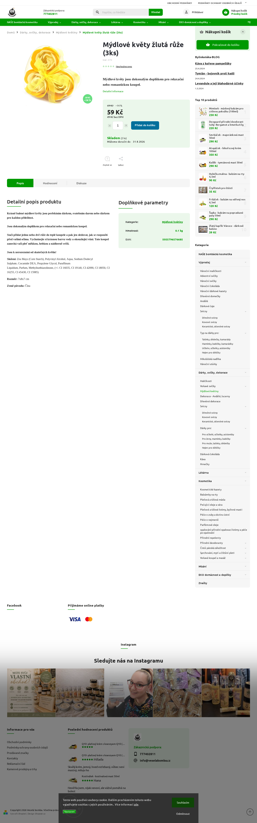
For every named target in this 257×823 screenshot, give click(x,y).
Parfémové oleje (209, 524)
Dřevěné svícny (209, 317)
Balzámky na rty (209, 494)
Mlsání (203, 566)
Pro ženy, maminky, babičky (216, 438)
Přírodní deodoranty (211, 542)
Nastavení (69, 811)
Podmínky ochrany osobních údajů (220, 3)
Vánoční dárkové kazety (213, 291)
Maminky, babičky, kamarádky (217, 343)
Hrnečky (204, 464)
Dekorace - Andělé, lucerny (215, 396)
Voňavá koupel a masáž (213, 557)
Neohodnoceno (124, 66)
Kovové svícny (209, 322)
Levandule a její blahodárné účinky (219, 83)
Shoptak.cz (40, 813)
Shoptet (22, 813)
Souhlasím (183, 802)
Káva (202, 459)
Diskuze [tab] (81, 183)
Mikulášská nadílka (210, 358)
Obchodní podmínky (179, 3)
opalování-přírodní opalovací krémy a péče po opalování (223, 531)
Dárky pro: (205, 428)
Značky (203, 583)
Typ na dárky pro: (209, 332)
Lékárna (204, 472)
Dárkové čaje (207, 306)
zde (136, 804)
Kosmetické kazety (211, 489)
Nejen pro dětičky (211, 352)
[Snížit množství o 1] (109, 125)
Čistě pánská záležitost (213, 547)
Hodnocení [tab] (50, 183)
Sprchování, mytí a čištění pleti (217, 552)
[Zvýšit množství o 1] (126, 125)
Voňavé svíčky (208, 386)
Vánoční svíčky (208, 280)
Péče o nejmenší (209, 519)
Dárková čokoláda (210, 454)
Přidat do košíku (145, 125)
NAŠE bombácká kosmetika (215, 254)
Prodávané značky (17, 752)
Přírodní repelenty (210, 537)
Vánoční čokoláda (210, 285)
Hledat (155, 12)
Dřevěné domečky (210, 296)
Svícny (203, 311)
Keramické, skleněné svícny (216, 326)
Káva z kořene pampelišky (213, 63)
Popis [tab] (20, 183)
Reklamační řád (16, 763)
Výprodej (204, 262)
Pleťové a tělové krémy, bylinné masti (221, 509)
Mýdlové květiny (209, 391)
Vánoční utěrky (208, 363)
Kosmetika (205, 481)
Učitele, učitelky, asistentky (216, 348)
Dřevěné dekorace (210, 401)
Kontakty (12, 758)
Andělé (204, 301)
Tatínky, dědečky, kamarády (216, 339)
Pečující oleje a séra (211, 504)
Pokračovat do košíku (225, 44)
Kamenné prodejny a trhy (22, 769)
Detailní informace (113, 91)
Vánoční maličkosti (210, 270)
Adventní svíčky (209, 275)
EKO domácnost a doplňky (215, 574)
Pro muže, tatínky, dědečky (216, 443)
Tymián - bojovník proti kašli (214, 73)
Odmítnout (183, 813)
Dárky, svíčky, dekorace (213, 372)
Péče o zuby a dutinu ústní (215, 514)
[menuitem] (25, 22)
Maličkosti (206, 380)
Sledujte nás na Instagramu (128, 660)
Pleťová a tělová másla (212, 499)
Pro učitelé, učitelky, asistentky (218, 434)
